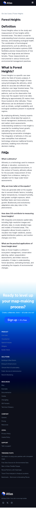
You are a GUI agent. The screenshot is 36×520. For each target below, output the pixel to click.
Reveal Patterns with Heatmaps (12, 470)
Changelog (5, 400)
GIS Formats (5, 403)
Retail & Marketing (7, 375)
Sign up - (17, 320)
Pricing (4, 421)
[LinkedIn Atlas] (3, 502)
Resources (5, 425)
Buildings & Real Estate (9, 360)
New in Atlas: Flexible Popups (11, 466)
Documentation (6, 392)
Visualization (6, 339)
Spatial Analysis (7, 342)
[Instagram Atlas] (11, 502)
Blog (3, 385)
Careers (4, 417)
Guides (4, 396)
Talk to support (6, 446)
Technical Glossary (8, 407)
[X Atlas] (7, 502)
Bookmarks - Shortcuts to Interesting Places (15, 477)
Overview (5, 335)
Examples (4, 389)
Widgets (4, 346)
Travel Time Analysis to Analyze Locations (15, 473)
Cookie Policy (6, 437)
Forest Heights (18, 14)
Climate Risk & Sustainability (10, 367)
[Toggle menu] (32, 3)
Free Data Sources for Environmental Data (15, 462)
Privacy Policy (6, 433)
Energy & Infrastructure (9, 364)
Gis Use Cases (7, 14)
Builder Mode (6, 350)
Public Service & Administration (11, 371)
